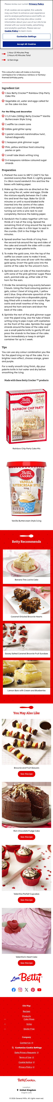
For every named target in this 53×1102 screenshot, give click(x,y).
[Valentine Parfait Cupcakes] (26, 868)
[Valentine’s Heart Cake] (26, 931)
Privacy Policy (36, 4)
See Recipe (27, 774)
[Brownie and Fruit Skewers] (26, 742)
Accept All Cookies (26, 44)
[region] (26, 24)
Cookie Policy (11, 31)
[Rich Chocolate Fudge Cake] (26, 805)
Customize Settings (26, 36)
